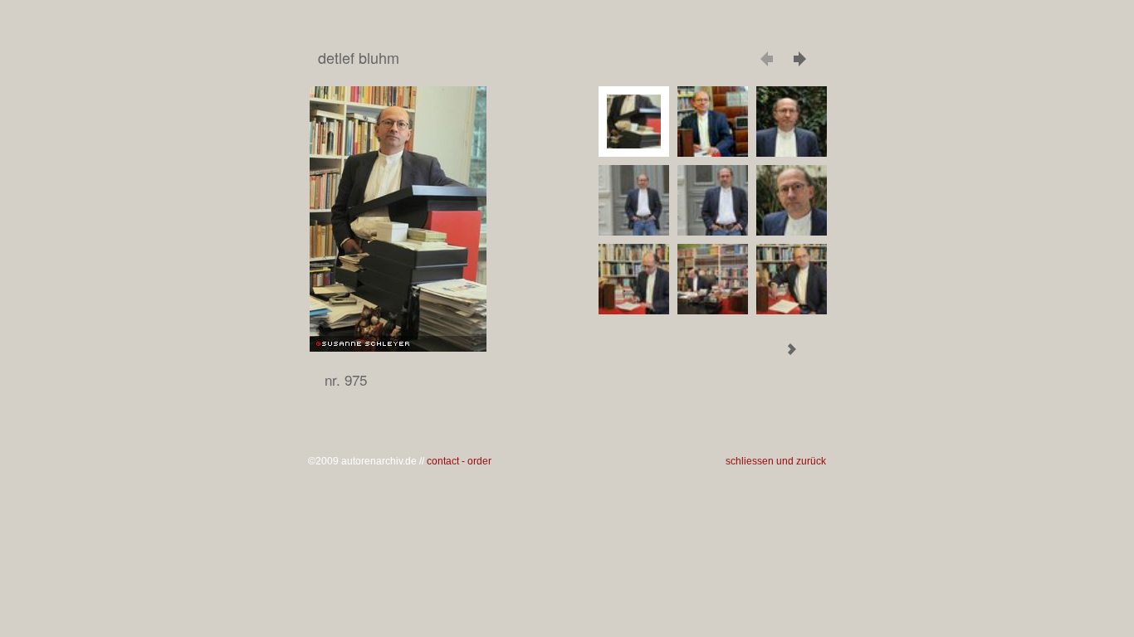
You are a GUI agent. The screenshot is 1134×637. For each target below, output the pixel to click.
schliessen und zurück (776, 461)
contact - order (459, 461)
